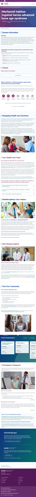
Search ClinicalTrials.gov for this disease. (12, 441)
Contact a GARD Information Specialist (10, 305)
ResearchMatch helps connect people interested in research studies (12, 416)
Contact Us (3, 482)
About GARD (4, 480)
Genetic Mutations (18, 75)
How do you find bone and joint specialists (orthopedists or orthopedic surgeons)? (16, 190)
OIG (19, 484)
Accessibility (21, 480)
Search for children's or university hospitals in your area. (9, 237)
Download (32, 337)
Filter (26, 337)
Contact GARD (7, 455)
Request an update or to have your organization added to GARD (14, 311)
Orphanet (22, 106)
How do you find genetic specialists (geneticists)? (12, 193)
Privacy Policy (21, 477)
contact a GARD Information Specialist (11, 271)
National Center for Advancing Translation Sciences (9, 493)
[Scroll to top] (34, 495)
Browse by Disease (5, 477)
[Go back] (1, 7)
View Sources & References (6, 466)
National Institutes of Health (5, 491)
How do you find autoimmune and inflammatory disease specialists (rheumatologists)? (15, 186)
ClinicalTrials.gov (6, 435)
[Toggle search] (34, 4)
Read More (32, 399)
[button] (32, 4)
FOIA (19, 482)
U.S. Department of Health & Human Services (8, 489)
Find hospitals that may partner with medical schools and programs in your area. (13, 231)
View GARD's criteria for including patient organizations (9, 310)
